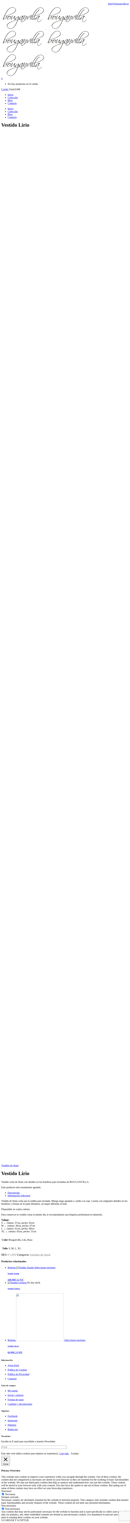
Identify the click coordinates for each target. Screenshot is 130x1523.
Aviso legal (13, 1365)
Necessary (10, 1494)
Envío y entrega (15, 1395)
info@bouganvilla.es (118, 3)
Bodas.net (13, 1429)
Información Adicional (19, 1195)
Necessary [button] (6, 1491)
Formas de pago (16, 1399)
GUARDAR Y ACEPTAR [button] (15, 1520)
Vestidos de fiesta (10, 1165)
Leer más (64, 1453)
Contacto (12, 1378)
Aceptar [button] (75, 1453)
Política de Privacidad (18, 1374)
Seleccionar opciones (44, 1267)
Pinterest (12, 1425)
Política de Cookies (17, 1369)
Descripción (14, 1192)
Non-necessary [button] (8, 1505)
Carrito (5, 89)
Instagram (12, 1420)
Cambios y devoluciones (20, 1404)
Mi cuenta (13, 1390)
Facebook (12, 1416)
